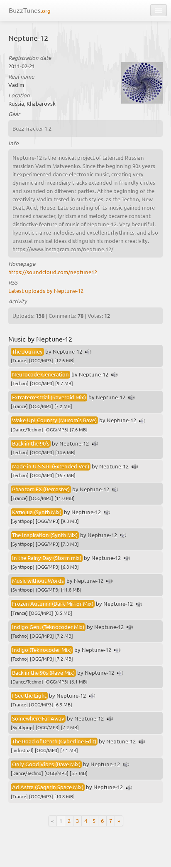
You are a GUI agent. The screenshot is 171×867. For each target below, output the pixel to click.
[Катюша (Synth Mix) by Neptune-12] (107, 513)
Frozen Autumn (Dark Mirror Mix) (52, 603)
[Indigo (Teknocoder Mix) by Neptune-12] (117, 650)
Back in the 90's (30, 443)
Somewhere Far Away (38, 718)
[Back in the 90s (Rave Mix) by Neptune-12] (120, 673)
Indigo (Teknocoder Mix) (42, 649)
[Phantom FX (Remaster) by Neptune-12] (115, 490)
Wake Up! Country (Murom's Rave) (54, 420)
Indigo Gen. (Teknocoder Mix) (48, 626)
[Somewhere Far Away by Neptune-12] (110, 719)
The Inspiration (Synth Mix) (45, 534)
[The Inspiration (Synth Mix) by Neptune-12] (123, 536)
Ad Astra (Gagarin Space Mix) (47, 786)
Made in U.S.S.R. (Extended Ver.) (50, 466)
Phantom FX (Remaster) (41, 489)
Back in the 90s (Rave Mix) (43, 672)
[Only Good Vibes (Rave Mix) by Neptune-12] (126, 765)
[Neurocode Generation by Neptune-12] (114, 375)
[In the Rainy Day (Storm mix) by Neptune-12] (127, 558)
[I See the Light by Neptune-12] (92, 696)
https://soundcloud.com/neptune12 (52, 271)
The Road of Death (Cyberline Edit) (54, 741)
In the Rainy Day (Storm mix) (46, 557)
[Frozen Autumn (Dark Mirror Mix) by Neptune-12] (139, 605)
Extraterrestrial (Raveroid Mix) (49, 397)
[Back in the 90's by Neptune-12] (95, 444)
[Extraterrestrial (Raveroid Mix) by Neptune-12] (131, 398)
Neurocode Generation (40, 374)
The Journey (27, 351)
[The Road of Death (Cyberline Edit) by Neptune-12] (142, 742)
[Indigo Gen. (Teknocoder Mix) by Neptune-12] (130, 628)
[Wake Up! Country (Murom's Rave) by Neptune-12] (142, 421)
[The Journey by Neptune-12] (88, 352)
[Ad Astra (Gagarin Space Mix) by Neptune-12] (129, 788)
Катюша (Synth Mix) (36, 511)
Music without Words (38, 580)
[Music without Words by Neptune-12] (109, 581)
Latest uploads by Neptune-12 (45, 290)
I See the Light (29, 695)
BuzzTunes (30, 10)
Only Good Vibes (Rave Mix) (46, 764)
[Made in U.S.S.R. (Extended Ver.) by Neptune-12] (135, 467)
